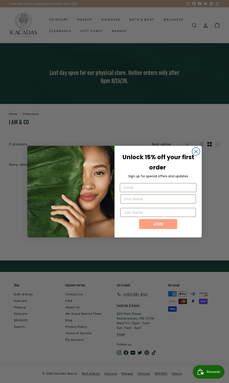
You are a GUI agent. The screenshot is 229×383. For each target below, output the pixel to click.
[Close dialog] (196, 151)
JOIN (158, 224)
